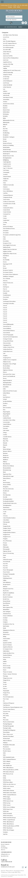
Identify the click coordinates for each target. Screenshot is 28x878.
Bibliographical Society (8, 120)
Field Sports (6, 287)
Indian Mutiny (6, 393)
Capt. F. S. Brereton (7, 168)
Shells (4, 628)
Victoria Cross (6, 711)
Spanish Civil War (7, 642)
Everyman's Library (8, 272)
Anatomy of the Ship (8, 64)
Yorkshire (5, 832)
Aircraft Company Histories (10, 43)
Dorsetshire (6, 241)
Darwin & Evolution (8, 226)
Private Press (6, 576)
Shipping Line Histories (9, 630)
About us (3, 849)
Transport (5, 694)
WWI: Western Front (8, 773)
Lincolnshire (6, 426)
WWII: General (6, 805)
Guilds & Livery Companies (9, 359)
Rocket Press (6, 599)
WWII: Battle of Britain (8, 790)
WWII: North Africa (8, 815)
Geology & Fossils (7, 339)
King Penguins (6, 411)
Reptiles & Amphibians (8, 592)
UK (4, 701)
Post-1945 (5, 563)
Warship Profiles (7, 728)
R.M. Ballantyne (7, 582)
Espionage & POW (7, 264)
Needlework (6, 490)
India (4, 388)
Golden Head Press (7, 349)
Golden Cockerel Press (8, 347)
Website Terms (14, 874)
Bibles (4, 118)
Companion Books (7, 197)
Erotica (5, 262)
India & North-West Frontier (10, 391)
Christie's (5, 187)
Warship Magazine (7, 724)
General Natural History (9, 330)
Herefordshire (6, 366)
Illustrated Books (7, 384)
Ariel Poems (6, 83)
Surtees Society (6, 665)
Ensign (4, 257)
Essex (4, 266)
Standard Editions (7, 655)
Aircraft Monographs (8, 47)
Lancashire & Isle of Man (9, 420)
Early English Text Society (9, 245)
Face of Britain (6, 278)
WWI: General (6, 763)
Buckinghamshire (7, 157)
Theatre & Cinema (7, 672)
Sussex (4, 669)
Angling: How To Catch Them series (12, 70)
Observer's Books (7, 509)
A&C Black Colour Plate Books (10, 35)
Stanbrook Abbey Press (8, 653)
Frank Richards (7, 295)
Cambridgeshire (7, 162)
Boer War (5, 128)
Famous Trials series (8, 282)
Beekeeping (6, 114)
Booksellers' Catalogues (8, 137)
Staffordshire (6, 651)
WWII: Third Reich (7, 828)
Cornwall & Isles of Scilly (9, 203)
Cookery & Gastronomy (9, 201)
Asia (4, 89)
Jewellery (5, 403)
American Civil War (8, 55)
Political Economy (7, 559)
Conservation (6, 199)
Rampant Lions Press (8, 588)
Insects (4, 395)
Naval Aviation (6, 482)
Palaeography (6, 522)
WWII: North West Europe (9, 817)
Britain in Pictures (7, 143)
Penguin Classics (7, 528)
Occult (4, 511)
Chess (4, 182)
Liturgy (5, 432)
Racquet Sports (6, 584)
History (5, 372)
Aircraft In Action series (9, 45)
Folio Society (6, 291)
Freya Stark (6, 297)
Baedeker (5, 105)
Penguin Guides (7, 530)
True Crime (6, 699)
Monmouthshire (7, 468)
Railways (5, 586)
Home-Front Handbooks (9, 376)
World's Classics (7, 751)
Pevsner (5, 542)
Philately (5, 545)
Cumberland (6, 220)
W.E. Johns (5, 713)
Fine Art (5, 289)
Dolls (4, 239)
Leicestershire (6, 422)
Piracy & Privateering (8, 553)
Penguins (5, 538)
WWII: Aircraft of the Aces (9, 784)
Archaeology (6, 76)
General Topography (8, 334)
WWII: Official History (8, 821)
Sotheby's (5, 640)
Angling (5, 68)
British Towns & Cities (8, 155)
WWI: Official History (8, 767)
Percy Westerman (7, 540)
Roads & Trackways (8, 597)
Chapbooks (6, 178)
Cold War (5, 193)
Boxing (5, 141)
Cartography (6, 172)
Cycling (5, 222)
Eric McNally (6, 259)
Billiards (5, 124)
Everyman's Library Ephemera (10, 274)
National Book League (8, 476)
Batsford (5, 107)
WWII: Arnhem (6, 788)
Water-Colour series (8, 734)
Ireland (5, 399)
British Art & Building (8, 145)
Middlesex (5, 459)
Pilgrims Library (7, 551)
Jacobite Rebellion (7, 401)
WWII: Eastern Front (8, 801)
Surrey (4, 663)
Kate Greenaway (7, 407)
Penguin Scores (7, 536)
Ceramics (5, 174)
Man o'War (5, 440)
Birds (4, 126)
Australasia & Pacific (8, 97)
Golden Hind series (7, 351)
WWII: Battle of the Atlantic (9, 792)
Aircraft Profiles (7, 49)
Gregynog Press (7, 357)
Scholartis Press (7, 613)
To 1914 (5, 684)
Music (4, 472)
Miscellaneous (6, 463)
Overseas (5, 515)
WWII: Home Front (8, 809)
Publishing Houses (7, 578)
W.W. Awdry (6, 715)
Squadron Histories (8, 647)
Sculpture (5, 622)
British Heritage (7, 149)
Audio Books (6, 95)
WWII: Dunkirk (6, 798)
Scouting (5, 620)
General (5, 305)
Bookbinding (6, 132)
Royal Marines (6, 603)
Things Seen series (7, 678)
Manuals (5, 443)
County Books (6, 209)
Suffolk (4, 661)
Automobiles (6, 99)
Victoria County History (9, 709)
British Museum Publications (10, 151)
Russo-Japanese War (8, 607)
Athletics (5, 91)
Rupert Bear (6, 605)
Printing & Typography (9, 574)
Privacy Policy (20, 874)
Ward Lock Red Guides (8, 721)
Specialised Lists (4, 856)
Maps (4, 447)
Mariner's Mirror (7, 451)
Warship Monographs (8, 726)
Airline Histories (7, 51)
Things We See (6, 680)
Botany (4, 139)
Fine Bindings (4, 847)
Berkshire (5, 116)
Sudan (4, 659)
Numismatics (6, 507)
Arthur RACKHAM (7, 85)
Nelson (5, 493)
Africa (4, 39)
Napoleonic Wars (7, 474)
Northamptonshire (7, 499)
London (5, 434)
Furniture (5, 299)
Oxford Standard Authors (9, 517)
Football (5, 293)
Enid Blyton (6, 255)
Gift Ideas (3, 846)
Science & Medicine (8, 615)
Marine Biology (7, 449)
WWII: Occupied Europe (9, 819)
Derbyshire (6, 230)
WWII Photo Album (8, 782)
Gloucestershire (7, 343)
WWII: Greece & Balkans (9, 807)
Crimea (5, 218)
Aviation (5, 101)
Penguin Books (6, 526)
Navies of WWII (7, 484)
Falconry (5, 280)
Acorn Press (6, 37)
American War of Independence (10, 58)
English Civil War (7, 251)
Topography (6, 690)
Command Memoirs (8, 195)
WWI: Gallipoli (6, 761)
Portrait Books (6, 561)
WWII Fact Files (7, 780)
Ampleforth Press (7, 62)
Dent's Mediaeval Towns (9, 228)
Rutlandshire (6, 609)
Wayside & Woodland (8, 736)
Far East (5, 284)
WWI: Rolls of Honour (8, 771)
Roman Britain (6, 601)
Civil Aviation (6, 189)
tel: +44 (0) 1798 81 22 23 (11, 27)
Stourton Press (6, 657)
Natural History (7, 478)
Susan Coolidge (7, 667)
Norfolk (5, 497)
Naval (4, 480)
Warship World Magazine (9, 730)
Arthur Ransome (7, 87)
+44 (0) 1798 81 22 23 (6, 861)
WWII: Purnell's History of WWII (11, 826)
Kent (4, 409)
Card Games (6, 170)
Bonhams (5, 130)
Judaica (5, 405)
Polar (4, 557)
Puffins (4, 580)
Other (4, 513)
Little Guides (6, 430)
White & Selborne (7, 740)
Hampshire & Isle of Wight (9, 363)
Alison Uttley (6, 53)
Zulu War (5, 834)
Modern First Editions (8, 465)
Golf (4, 353)
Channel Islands (7, 176)
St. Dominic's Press (7, 649)
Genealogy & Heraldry (8, 303)
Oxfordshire (6, 520)
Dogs (4, 237)
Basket (20, 27)
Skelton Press (6, 634)
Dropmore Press (7, 243)
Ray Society (6, 590)
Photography (6, 549)
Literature (5, 428)
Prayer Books (6, 572)
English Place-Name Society (9, 253)
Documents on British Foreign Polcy (12, 234)
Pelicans (5, 524)
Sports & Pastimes (7, 644)
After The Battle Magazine (9, 41)
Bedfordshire (6, 112)
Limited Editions (7, 424)
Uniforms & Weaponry (8, 703)
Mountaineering (7, 470)
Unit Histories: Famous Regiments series (13, 707)
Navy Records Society (8, 488)
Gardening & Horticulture (9, 301)
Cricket (5, 216)
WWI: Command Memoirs (9, 759)
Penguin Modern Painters (9, 532)
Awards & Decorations (8, 103)
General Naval (6, 332)
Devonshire (6, 232)
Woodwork (6, 746)
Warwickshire (6, 732)
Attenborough (6, 93)
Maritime (5, 453)
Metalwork (5, 455)
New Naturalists (7, 495)
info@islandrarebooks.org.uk (7, 866)
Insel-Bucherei (6, 397)
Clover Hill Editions (8, 191)
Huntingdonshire (7, 382)
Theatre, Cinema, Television (10, 674)
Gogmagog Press (7, 345)
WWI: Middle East (7, 765)
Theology (5, 676)
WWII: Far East (6, 803)
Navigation (5, 486)
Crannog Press (6, 214)
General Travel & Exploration (10, 336)
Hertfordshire (6, 368)
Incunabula (5, 386)
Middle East (6, 457)
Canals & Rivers (7, 166)
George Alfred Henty (8, 341)
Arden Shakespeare (7, 80)
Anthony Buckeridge (8, 72)
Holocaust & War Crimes (9, 374)
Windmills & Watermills (9, 744)
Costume (5, 205)
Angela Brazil (6, 66)
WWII (4, 776)
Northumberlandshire (8, 501)
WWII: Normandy (7, 813)
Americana (5, 60)
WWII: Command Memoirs (9, 794)
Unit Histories (6, 705)
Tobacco (5, 688)
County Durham (7, 212)
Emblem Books (6, 247)
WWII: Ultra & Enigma (8, 830)
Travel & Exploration (8, 696)
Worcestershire (7, 749)
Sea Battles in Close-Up (8, 624)
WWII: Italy (6, 811)
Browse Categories (5, 844)
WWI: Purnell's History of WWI (10, 769)
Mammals (5, 438)
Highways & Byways (8, 370)
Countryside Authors (8, 207)
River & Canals (6, 595)
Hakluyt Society (7, 361)
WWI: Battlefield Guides (8, 757)
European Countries (8, 270)
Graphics (5, 355)
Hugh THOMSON (7, 380)
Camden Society (7, 164)
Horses (5, 378)
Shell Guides (6, 626)
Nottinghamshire (7, 505)
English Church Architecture (10, 249)
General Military (7, 328)
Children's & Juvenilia (8, 184)
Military (5, 461)
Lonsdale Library (7, 436)
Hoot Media (10, 876)
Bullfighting (6, 160)
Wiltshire (5, 742)
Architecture (6, 78)
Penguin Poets (6, 534)
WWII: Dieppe (6, 796)
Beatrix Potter (6, 110)
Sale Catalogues (6, 611)
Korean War (6, 416)
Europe (5, 268)
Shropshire (6, 632)
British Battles (6, 147)
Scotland (5, 617)
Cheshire (5, 180)
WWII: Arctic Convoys (8, 786)
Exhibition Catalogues (8, 276)
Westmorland (6, 738)
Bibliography (6, 122)
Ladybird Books (7, 418)
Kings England (6, 413)
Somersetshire (6, 638)
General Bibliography (8, 324)
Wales (4, 717)
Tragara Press (6, 692)
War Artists (5, 719)
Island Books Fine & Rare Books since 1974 (14, 12)
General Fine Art (7, 326)
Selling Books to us (5, 854)
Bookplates (5, 135)
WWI (4, 753)
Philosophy (6, 547)
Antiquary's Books (7, 74)
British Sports (6, 153)
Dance (4, 224)
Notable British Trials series (10, 503)
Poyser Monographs (8, 570)
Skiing (4, 636)
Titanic (5, 682)
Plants (4, 555)
